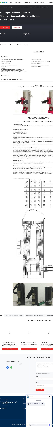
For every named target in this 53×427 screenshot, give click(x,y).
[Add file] (27, 425)
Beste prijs (5, 27)
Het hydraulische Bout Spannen (15, 7)
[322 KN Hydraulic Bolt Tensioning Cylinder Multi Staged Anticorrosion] (25, 101)
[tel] (15, 367)
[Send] (50, 425)
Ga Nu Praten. (17, 27)
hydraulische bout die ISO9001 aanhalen (34, 315)
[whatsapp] (11, 367)
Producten (6, 7)
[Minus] (50, 396)
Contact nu (40, 389)
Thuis (1, 7)
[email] (7, 367)
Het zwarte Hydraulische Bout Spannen (14, 315)
